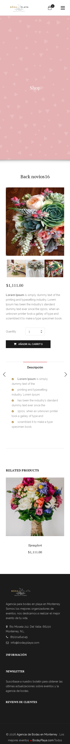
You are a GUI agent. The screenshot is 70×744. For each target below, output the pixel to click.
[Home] (19, 6)
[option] (16, 268)
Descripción (35, 367)
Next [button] (60, 268)
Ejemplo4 (35, 545)
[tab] (35, 366)
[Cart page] (50, 8)
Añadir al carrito (30, 344)
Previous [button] (9, 268)
